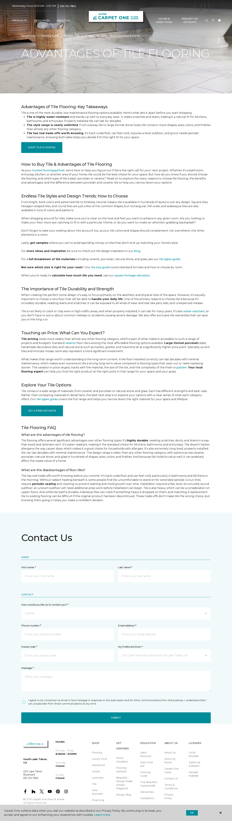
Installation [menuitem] (147, 798)
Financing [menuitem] (98, 800)
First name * (28, 567)
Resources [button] (42, 20)
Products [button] (19, 20)
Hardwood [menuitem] (98, 765)
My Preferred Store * (130, 647)
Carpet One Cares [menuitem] (171, 770)
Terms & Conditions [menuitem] (171, 786)
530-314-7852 (68, 6)
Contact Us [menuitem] (171, 778)
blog (137, 251)
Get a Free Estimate (42, 410)
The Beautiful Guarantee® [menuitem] (148, 784)
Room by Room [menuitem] (169, 760)
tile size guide (100, 267)
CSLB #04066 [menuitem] (194, 754)
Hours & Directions (164, 20)
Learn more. (102, 814)
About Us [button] (63, 20)
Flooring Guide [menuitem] (145, 774)
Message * (27, 668)
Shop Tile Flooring (42, 147)
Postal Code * (29, 647)
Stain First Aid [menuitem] (146, 764)
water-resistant (194, 311)
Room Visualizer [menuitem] (122, 759)
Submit (116, 717)
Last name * (125, 567)
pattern (182, 367)
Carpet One (28, 35)
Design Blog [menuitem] (123, 794)
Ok (192, 812)
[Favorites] (213, 20)
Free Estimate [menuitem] (97, 792)
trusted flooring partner (48, 170)
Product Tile (71, 35)
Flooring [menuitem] (97, 752)
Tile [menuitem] (94, 784)
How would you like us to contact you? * (44, 605)
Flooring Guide (50, 35)
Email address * (127, 625)
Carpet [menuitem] (96, 771)
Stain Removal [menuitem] (145, 754)
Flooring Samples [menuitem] (121, 769)
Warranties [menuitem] (147, 791)
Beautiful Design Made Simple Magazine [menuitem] (124, 783)
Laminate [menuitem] (97, 777)
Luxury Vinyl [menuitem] (99, 758)
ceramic (70, 343)
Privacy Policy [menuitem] (168, 796)
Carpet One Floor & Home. (48, 799)
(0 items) (219, 20)
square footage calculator (132, 275)
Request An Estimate (190, 20)
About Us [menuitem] (170, 752)
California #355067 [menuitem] (194, 764)
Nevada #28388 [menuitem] (193, 774)
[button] (206, 20)
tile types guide (169, 259)
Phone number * (31, 625)
